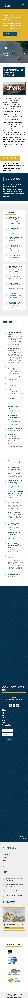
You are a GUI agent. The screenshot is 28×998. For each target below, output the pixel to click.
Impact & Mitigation (12, 891)
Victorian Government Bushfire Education (15, 502)
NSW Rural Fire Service (15, 428)
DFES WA (10, 366)
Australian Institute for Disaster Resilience (15, 229)
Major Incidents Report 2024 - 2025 (15, 267)
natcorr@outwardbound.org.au (14, 699)
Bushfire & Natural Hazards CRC (13, 524)
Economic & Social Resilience (15, 895)
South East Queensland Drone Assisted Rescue (15, 492)
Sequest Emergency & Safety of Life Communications (15, 482)
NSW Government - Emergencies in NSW (14, 416)
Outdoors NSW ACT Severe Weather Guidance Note (15, 218)
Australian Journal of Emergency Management (14, 534)
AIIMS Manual (13, 293)
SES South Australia (14, 383)
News (5, 925)
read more (7, 927)
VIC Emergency (12, 434)
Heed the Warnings (14, 512)
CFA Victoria (12, 444)
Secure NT (11, 389)
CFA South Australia (14, 377)
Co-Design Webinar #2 (15, 574)
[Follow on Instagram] (14, 705)
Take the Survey (10, 34)
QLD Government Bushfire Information (14, 468)
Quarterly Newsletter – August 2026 (14, 924)
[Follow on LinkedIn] (17, 705)
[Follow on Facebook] (10, 705)
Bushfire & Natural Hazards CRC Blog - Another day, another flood (14, 544)
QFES (9, 458)
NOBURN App (12, 555)
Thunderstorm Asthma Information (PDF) (16, 303)
